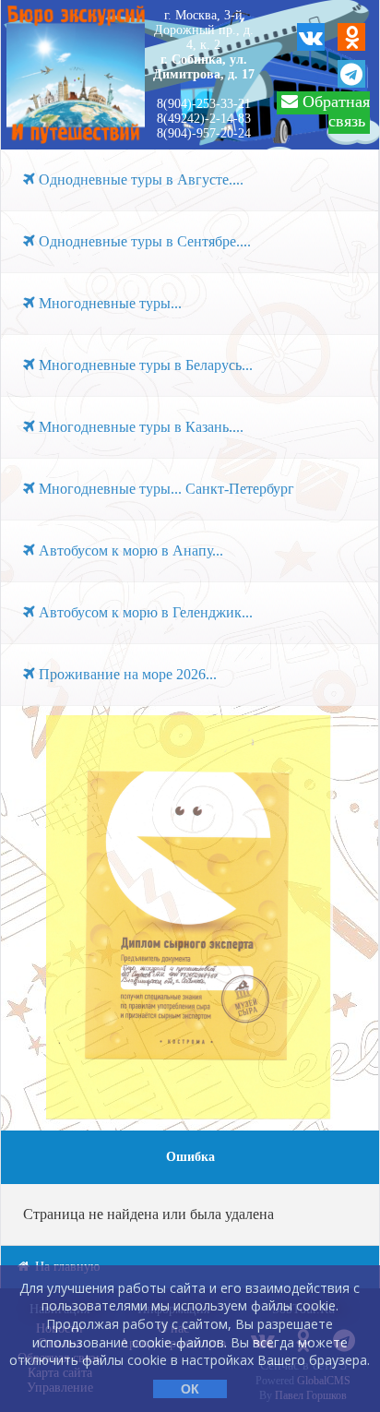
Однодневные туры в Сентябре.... (143, 241)
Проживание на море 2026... (126, 674)
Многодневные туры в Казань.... (139, 427)
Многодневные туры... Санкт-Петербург (164, 489)
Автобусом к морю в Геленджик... (144, 612)
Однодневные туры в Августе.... (139, 179)
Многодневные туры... (108, 303)
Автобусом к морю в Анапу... (129, 550)
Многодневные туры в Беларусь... (144, 365)
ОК (190, 1389)
